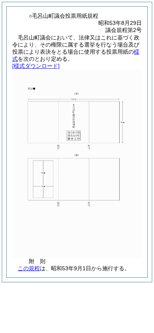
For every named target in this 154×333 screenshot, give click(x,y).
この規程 (29, 268)
